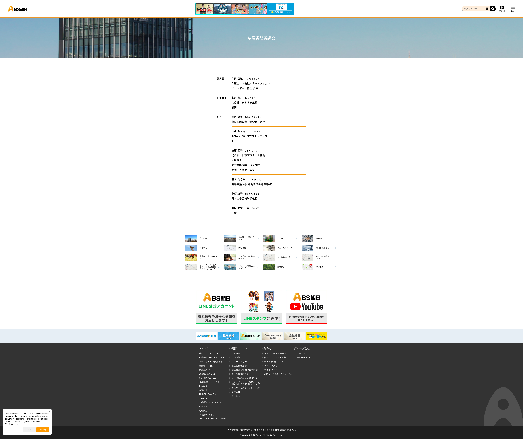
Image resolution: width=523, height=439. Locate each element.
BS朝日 (17, 9)
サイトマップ (270, 370)
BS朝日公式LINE (207, 374)
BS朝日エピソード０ (209, 382)
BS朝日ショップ (207, 414)
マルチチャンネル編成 (275, 353)
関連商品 (203, 410)
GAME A (203, 398)
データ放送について (274, 361)
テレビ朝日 (302, 353)
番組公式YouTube (207, 378)
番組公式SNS (205, 370)
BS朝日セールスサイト (210, 402)
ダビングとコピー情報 (275, 357)
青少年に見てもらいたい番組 (208, 257)
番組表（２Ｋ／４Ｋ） (210, 353)
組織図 (319, 238)
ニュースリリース (285, 248)
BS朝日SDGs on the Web (211, 357)
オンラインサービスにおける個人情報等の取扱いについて (208, 267)
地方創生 (203, 390)
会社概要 (203, 238)
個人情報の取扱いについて (324, 257)
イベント (203, 406)
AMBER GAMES (207, 394)
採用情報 (203, 248)
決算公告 (242, 248)
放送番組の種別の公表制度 (247, 257)
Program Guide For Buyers (212, 419)
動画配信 (203, 386)
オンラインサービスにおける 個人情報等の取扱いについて (244, 383)
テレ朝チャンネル (305, 357)
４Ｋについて (270, 365)
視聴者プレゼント (207, 365)
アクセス (320, 267)
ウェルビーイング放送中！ (212, 361)
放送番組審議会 (322, 248)
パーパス (281, 238)
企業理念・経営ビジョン (247, 238)
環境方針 (281, 267)
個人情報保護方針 (285, 257)
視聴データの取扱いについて (247, 267)
